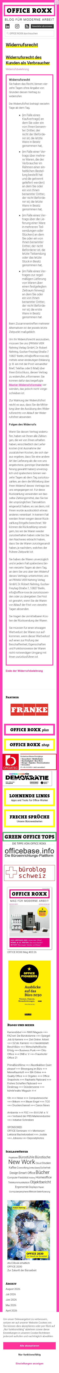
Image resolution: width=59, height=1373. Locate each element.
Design (14, 1173)
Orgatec (32, 1076)
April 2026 (11, 1310)
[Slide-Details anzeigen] (29, 709)
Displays (33, 1187)
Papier (41, 1187)
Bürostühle (27, 1157)
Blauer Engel (32, 1101)
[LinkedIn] (7, 26)
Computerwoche (38, 1098)
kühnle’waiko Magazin (19, 1090)
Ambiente (12, 1112)
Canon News (43, 1105)
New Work (21, 1162)
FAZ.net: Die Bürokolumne (21, 1035)
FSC (26, 1112)
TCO (47, 1101)
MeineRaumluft (15, 1072)
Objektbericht (40, 1182)
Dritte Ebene (34, 1168)
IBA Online (35, 1072)
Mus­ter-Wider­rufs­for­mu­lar (25, 384)
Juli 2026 (11, 1294)
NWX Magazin (35, 1032)
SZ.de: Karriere (20, 1043)
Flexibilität (23, 1177)
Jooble (43, 1134)
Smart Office (27, 1173)
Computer (12, 1177)
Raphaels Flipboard (35, 1079)
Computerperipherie (19, 1191)
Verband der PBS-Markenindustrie (31, 1116)
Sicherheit (45, 1167)
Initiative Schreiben (23, 1119)
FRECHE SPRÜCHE (29, 817)
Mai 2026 (11, 1305)
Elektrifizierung (43, 1191)
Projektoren (13, 1157)
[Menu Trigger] (56, 2)
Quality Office (14, 1076)
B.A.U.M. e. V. (41, 1112)
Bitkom (16, 1101)
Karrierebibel (14, 1032)
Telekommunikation (19, 1182)
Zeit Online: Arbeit (39, 1039)
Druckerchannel (21, 1105)
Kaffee (12, 1167)
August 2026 (13, 1289)
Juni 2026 (11, 1299)
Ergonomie (21, 1186)
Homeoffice (44, 1177)
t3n (9, 1098)
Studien (46, 1163)
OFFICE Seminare (17, 1130)
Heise (20, 1098)
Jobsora (17, 1138)
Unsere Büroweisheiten (29, 821)
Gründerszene (31, 1087)
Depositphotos (35, 1138)
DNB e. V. (25, 1054)
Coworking (23, 1167)
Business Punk (28, 1050)
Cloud (38, 1163)
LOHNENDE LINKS (29, 795)
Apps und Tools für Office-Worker (29, 800)
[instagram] (17, 26)
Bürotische (42, 1157)
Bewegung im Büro (31, 1068)
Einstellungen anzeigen (29, 1363)
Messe (32, 1191)
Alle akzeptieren (29, 1345)
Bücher (43, 1172)
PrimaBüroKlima (16, 1065)
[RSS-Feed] (27, 26)
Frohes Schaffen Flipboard (22, 1083)
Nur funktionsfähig (29, 1354)
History (32, 1177)
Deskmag (12, 1087)
